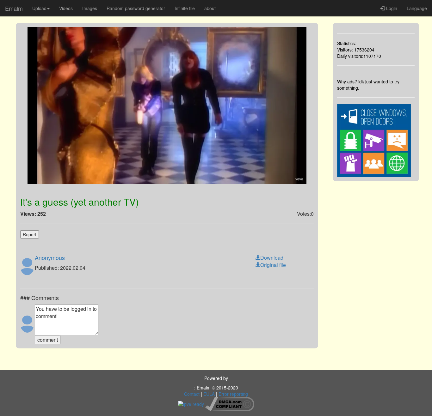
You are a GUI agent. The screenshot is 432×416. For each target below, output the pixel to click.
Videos (66, 8)
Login (391, 8)
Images (89, 8)
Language (417, 8)
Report (29, 234)
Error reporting (233, 394)
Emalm (14, 8)
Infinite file (185, 8)
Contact (192, 394)
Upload (39, 8)
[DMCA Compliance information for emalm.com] (229, 403)
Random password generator (136, 8)
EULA (209, 394)
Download (271, 257)
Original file (273, 264)
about (210, 8)
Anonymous (50, 257)
